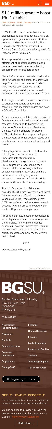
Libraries (32, 337)
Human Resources (37, 331)
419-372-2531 (9, 309)
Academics (7, 334)
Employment (8, 361)
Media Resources (37, 343)
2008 (19, 22)
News (12, 22)
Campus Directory (11, 346)
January (27, 22)
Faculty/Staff (8, 367)
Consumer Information (8, 354)
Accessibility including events (10, 326)
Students (32, 355)
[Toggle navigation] (47, 3)
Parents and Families (38, 349)
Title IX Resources (37, 367)
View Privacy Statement (25, 416)
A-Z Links (7, 340)
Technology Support (38, 361)
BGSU (5, 22)
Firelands (33, 325)
